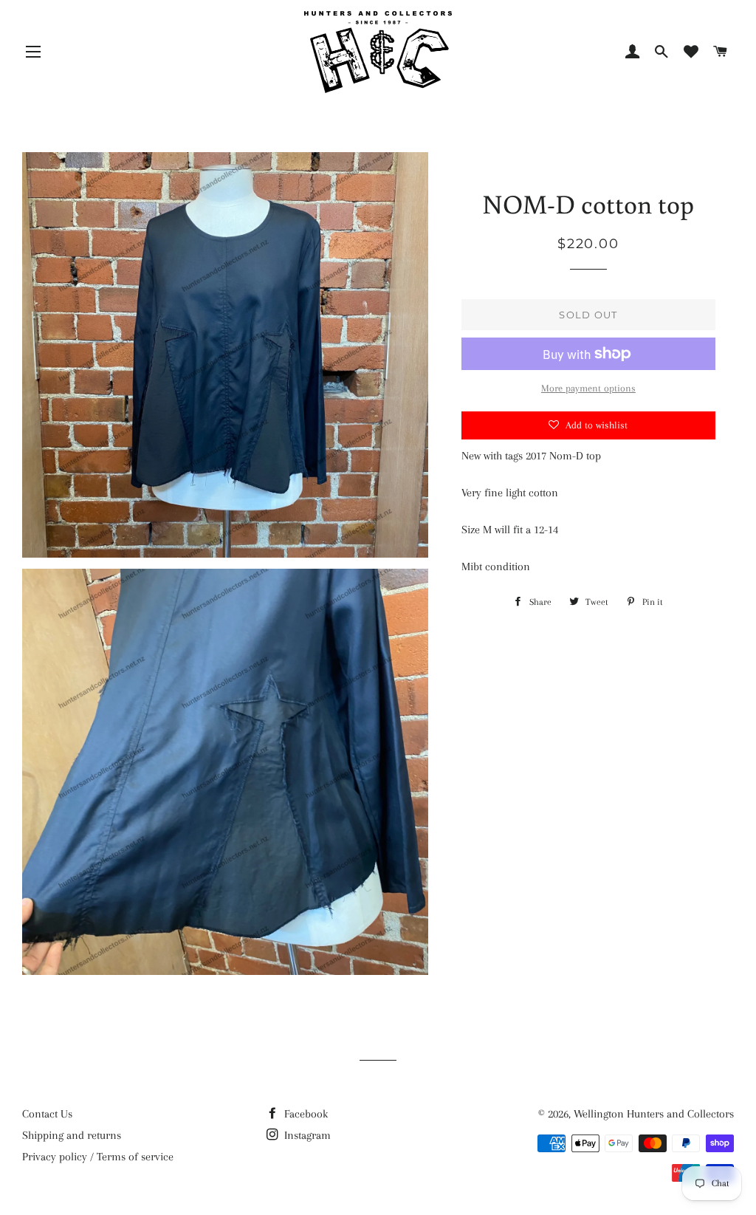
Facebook (304, 1113)
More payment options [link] (588, 388)
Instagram (306, 1135)
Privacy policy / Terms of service (97, 1156)
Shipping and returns (71, 1135)
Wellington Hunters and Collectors (654, 1113)
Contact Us (47, 1113)
